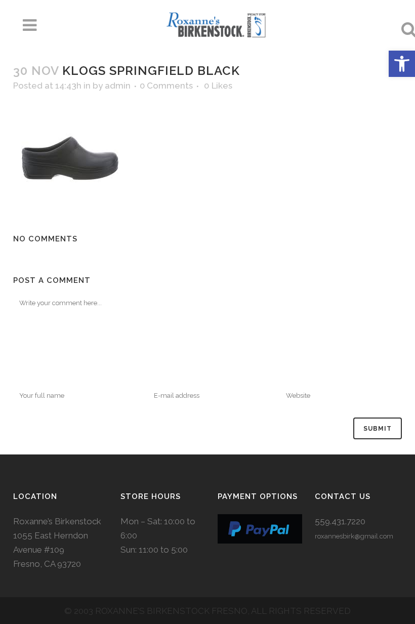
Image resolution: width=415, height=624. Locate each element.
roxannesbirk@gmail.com (354, 536)
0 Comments (166, 85)
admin (118, 85)
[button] (402, 64)
